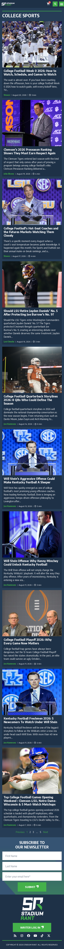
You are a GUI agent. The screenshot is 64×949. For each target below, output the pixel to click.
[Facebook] (28, 935)
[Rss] (15, 935)
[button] (61, 3)
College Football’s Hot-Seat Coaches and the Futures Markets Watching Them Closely (31, 231)
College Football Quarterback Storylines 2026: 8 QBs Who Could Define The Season (31, 399)
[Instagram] (21, 935)
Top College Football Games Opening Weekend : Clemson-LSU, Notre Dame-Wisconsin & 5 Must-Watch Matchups (30, 800)
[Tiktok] (42, 935)
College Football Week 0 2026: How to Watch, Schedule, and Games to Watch (30, 72)
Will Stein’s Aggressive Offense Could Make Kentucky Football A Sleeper (29, 480)
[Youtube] (35, 935)
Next (45, 832)
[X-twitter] (48, 935)
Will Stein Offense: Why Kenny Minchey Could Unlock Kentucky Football (31, 562)
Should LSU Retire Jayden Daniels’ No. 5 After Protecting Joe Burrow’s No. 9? (31, 312)
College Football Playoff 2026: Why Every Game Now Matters (28, 641)
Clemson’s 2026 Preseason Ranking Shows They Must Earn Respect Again (30, 151)
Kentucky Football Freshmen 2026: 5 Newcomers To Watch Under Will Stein (30, 720)
